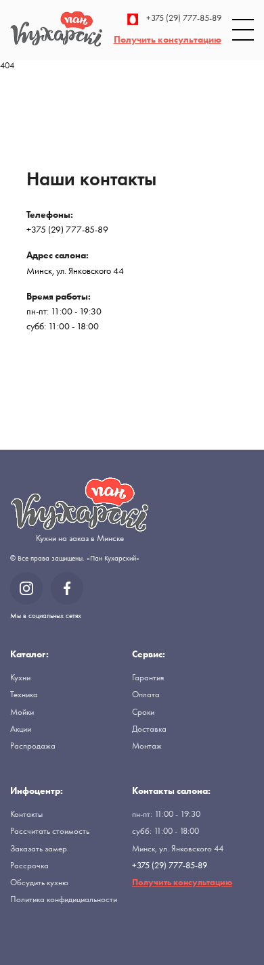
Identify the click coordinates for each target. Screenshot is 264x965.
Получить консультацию (167, 39)
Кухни (20, 677)
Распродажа (33, 745)
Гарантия (148, 677)
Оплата (146, 694)
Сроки (143, 711)
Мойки (22, 711)
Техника (24, 694)
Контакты (26, 814)
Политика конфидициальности (63, 899)
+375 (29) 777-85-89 (183, 19)
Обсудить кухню (39, 882)
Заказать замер (38, 848)
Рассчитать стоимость (49, 831)
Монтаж (147, 745)
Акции (20, 728)
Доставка (149, 728)
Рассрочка (29, 865)
